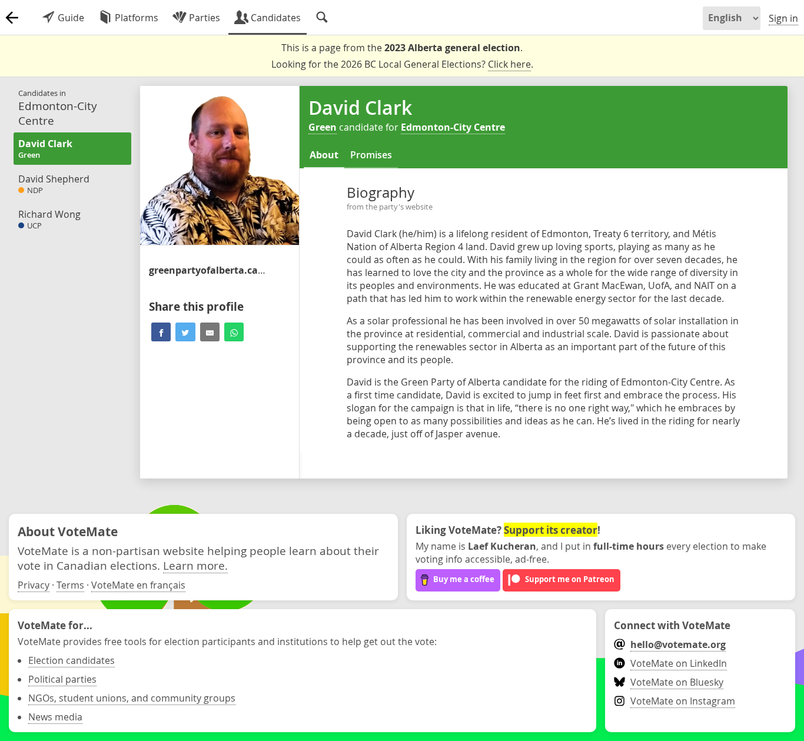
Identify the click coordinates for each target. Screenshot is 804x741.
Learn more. (195, 565)
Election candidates (71, 660)
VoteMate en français (138, 585)
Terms (70, 585)
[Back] (12, 17)
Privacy (33, 585)
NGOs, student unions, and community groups (131, 698)
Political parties (62, 679)
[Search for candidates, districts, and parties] (322, 17)
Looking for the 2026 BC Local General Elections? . (402, 64)
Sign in (783, 18)
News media (55, 716)
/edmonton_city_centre (208, 270)
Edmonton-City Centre (453, 127)
